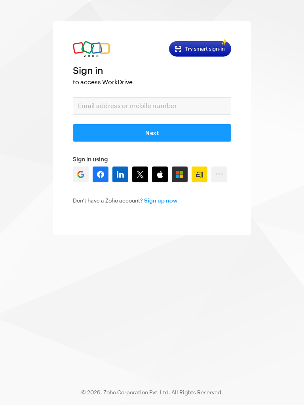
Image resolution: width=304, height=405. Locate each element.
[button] (81, 174)
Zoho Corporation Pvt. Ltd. (136, 392)
